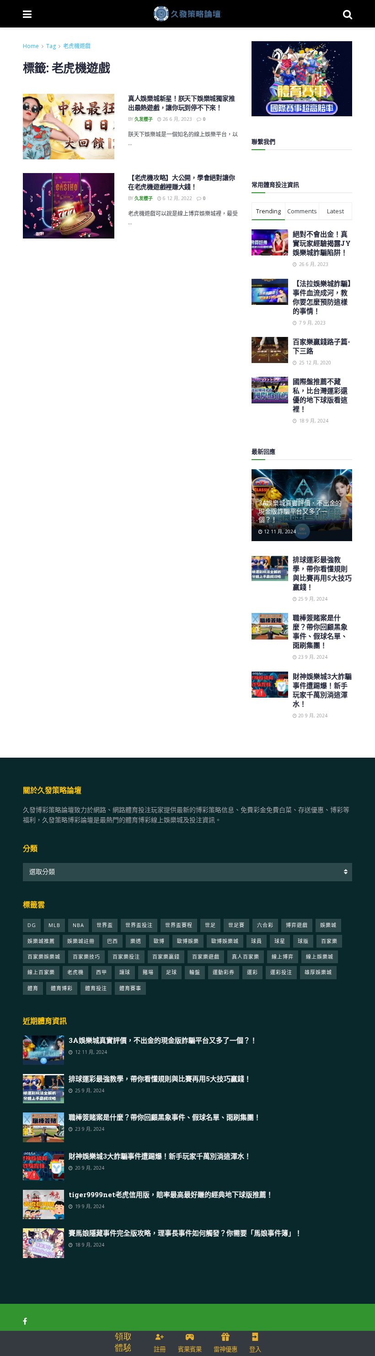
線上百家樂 (41, 972)
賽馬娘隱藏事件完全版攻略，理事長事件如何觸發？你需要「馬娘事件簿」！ (185, 1232)
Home (31, 46)
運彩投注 (281, 972)
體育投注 (96, 988)
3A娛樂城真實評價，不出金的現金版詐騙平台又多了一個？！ (300, 511)
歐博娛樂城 (225, 941)
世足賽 (236, 925)
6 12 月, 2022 (176, 198)
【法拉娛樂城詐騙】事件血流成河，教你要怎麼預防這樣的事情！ (322, 297)
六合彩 (265, 925)
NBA (78, 925)
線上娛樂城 (319, 956)
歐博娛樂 (188, 941)
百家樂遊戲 (206, 956)
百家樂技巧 (86, 956)
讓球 (124, 972)
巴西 (112, 941)
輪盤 (194, 972)
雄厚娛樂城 (318, 972)
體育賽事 (130, 988)
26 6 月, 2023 (176, 119)
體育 (32, 988)
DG (31, 925)
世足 (210, 925)
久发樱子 (143, 119)
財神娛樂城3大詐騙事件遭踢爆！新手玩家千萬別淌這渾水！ (322, 690)
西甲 (101, 972)
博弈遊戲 (297, 925)
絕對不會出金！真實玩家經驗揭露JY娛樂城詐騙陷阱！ (322, 243)
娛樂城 (328, 925)
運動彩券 (224, 972)
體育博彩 (62, 988)
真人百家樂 (245, 956)
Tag (51, 46)
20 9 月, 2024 (312, 715)
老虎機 (75, 972)
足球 (171, 972)
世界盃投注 (139, 925)
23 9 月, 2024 (312, 657)
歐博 (159, 941)
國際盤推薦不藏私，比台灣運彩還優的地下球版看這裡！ (320, 395)
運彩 (252, 972)
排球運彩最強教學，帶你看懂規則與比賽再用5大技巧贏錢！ (322, 573)
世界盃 (104, 925)
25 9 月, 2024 (312, 599)
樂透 (135, 941)
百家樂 (329, 941)
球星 (279, 941)
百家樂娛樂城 (43, 956)
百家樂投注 (126, 956)
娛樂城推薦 (41, 941)
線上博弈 (283, 956)
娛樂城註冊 (81, 941)
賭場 (148, 972)
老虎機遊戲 (77, 46)
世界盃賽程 (179, 925)
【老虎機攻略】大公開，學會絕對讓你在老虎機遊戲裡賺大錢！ (181, 182)
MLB (54, 925)
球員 (256, 941)
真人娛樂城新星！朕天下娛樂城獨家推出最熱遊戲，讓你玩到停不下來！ (181, 103)
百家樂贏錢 (166, 956)
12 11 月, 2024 (279, 531)
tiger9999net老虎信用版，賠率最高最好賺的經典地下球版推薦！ (171, 1194)
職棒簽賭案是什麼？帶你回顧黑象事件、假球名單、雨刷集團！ (320, 631)
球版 (303, 941)
